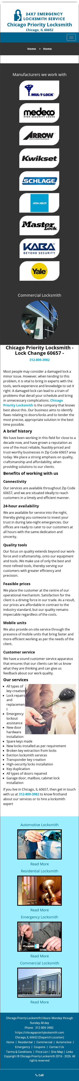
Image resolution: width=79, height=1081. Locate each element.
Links (69, 1051)
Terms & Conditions (19, 1051)
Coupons (39, 1047)
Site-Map (57, 1051)
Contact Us (56, 1047)
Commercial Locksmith (39, 963)
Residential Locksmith (39, 871)
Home (31, 49)
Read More (39, 864)
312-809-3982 (39, 360)
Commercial (44, 1042)
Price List (42, 1051)
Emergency (22, 1047)
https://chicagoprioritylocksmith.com (39, 1032)
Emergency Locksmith (39, 917)
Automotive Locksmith (39, 824)
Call (41, 1075)
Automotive (64, 1042)
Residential (25, 1042)
